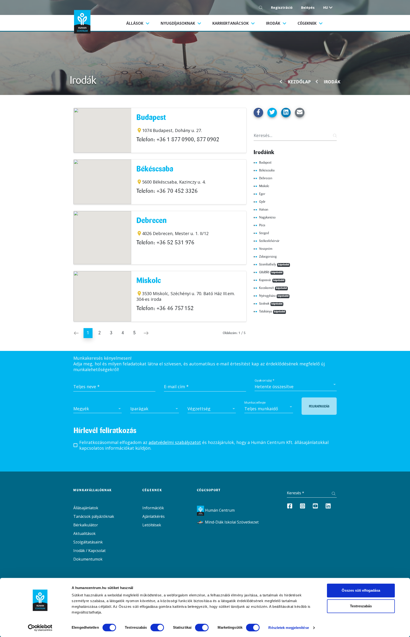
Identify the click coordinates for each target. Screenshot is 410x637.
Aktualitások (84, 533)
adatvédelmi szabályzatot (175, 442)
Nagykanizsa (267, 217)
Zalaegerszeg (268, 256)
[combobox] (296, 386)
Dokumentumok (87, 559)
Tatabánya (272, 311)
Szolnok (270, 303)
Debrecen (151, 221)
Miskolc (148, 281)
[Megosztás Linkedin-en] (286, 112)
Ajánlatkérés (153, 516)
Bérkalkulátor (85, 525)
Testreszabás (361, 606)
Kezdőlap (299, 82)
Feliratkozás (319, 406)
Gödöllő (270, 272)
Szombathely (274, 264)
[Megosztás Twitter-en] (272, 112)
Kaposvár (271, 280)
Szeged (264, 233)
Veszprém (265, 248)
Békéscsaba (154, 169)
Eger (262, 194)
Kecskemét (273, 288)
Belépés (308, 7)
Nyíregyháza (274, 295)
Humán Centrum (219, 510)
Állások (140, 23)
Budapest (151, 118)
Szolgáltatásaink (88, 542)
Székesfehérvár (269, 241)
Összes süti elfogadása (361, 590)
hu (325, 7)
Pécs (262, 225)
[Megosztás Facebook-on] (258, 112)
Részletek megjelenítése (288, 628)
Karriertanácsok (231, 23)
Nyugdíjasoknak (178, 23)
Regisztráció (282, 7)
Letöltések (151, 525)
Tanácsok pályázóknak (93, 516)
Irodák (273, 23)
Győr (262, 201)
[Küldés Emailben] (299, 112)
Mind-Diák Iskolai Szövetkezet (231, 522)
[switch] (157, 627)
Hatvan (263, 209)
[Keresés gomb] (262, 7)
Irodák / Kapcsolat (89, 550)
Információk (153, 507)
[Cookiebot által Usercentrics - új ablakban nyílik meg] (40, 627)
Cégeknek (307, 23)
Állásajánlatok (85, 507)
